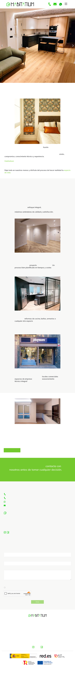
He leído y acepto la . (20, 590)
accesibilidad (37, 639)
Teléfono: (7, 562)
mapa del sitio (37, 644)
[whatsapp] (60, 4)
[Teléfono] (49, 4)
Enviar (37, 604)
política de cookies (37, 634)
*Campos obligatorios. (12, 586)
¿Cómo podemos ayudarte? (14, 571)
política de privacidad (37, 629)
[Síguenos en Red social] (33, 649)
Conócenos (12, 453)
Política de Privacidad (26, 590)
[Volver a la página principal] (20, 4)
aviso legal (37, 624)
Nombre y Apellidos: (11, 553)
